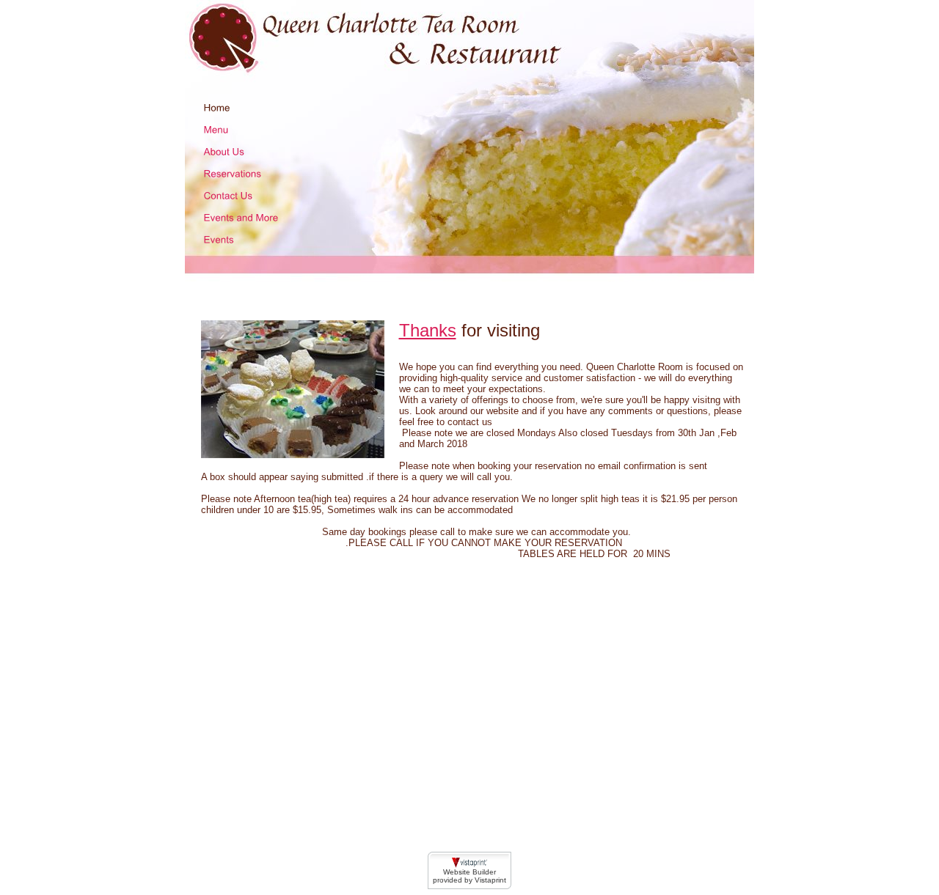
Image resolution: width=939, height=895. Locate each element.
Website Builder (469, 872)
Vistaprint (490, 880)
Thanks (427, 330)
